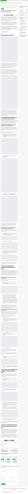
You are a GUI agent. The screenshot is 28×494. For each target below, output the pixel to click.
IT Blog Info (23, 491)
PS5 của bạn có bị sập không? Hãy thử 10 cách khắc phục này (23, 30)
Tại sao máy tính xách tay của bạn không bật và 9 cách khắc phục (14, 451)
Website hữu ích (23, 15)
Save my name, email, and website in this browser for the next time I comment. (9, 482)
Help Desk (22, 10)
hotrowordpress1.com (7, 492)
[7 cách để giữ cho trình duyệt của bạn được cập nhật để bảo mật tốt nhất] (15, 458)
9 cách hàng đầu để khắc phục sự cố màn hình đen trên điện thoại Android (4, 451)
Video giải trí (22, 14)
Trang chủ (4, 488)
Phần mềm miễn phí (23, 488)
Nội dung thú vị (14, 489)
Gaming (22, 9)
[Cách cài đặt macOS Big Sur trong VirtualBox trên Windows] (9, 458)
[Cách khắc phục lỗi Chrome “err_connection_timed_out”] (3, 458)
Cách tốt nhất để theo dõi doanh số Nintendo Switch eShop (23, 24)
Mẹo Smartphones (13, 488)
